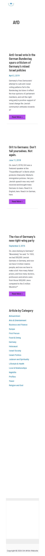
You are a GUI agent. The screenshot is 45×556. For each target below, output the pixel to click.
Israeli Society (15, 351)
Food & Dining (15, 338)
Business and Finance (18, 325)
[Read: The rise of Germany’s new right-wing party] (22, 221)
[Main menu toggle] (11, 3)
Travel (11, 381)
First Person (14, 333)
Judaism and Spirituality (19, 359)
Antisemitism (14, 316)
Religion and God (16, 385)
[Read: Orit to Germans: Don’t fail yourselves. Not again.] (22, 134)
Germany (12, 342)
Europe (12, 329)
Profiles (12, 377)
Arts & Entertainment (17, 320)
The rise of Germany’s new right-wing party (22, 238)
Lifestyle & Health (16, 364)
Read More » (17, 118)
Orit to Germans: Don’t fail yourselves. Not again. (22, 151)
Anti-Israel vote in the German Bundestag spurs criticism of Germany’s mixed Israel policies (22, 62)
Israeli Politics (15, 355)
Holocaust (13, 346)
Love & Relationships (18, 368)
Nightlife (12, 372)
